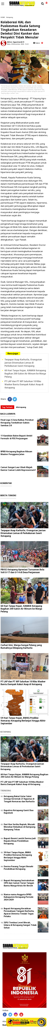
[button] (46, 2)
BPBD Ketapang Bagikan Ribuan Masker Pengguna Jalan (16, 453)
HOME (3, 17)
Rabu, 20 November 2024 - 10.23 (17, 44)
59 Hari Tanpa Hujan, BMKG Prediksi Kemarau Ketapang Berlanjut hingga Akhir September (23, 720)
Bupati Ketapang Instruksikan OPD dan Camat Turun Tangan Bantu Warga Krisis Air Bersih (19, 883)
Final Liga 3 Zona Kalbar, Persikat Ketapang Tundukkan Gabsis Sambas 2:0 (17, 422)
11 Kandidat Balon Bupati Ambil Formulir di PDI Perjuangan (16, 437)
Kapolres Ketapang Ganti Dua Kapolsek (18, 811)
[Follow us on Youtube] (21, 1014)
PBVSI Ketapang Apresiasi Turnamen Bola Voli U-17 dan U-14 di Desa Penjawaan (22, 571)
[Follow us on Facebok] (5, 1014)
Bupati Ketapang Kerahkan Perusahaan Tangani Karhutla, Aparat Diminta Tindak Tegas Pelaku (19, 912)
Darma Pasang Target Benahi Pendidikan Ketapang (18, 867)
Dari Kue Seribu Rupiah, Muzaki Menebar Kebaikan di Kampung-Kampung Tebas (20, 827)
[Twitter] (15, 399)
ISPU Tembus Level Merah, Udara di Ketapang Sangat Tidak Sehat (20, 925)
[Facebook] (10, 399)
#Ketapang (21, 407)
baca (37, 43)
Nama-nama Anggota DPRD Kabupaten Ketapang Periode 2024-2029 (18, 897)
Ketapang (9, 17)
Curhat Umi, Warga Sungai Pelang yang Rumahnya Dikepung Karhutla (21, 646)
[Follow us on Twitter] (10, 1014)
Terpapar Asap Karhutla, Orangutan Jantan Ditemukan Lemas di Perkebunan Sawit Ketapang (23, 362)
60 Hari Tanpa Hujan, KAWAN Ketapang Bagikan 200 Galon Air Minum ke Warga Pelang (25, 373)
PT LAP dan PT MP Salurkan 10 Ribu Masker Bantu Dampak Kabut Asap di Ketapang (24, 384)
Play (41, 1022)
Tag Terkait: (7, 407)
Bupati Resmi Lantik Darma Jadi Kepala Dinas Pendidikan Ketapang (20, 841)
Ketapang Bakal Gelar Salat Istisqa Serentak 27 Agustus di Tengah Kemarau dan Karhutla (19, 799)
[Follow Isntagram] (16, 1014)
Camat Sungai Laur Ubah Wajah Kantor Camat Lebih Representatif (18, 468)
